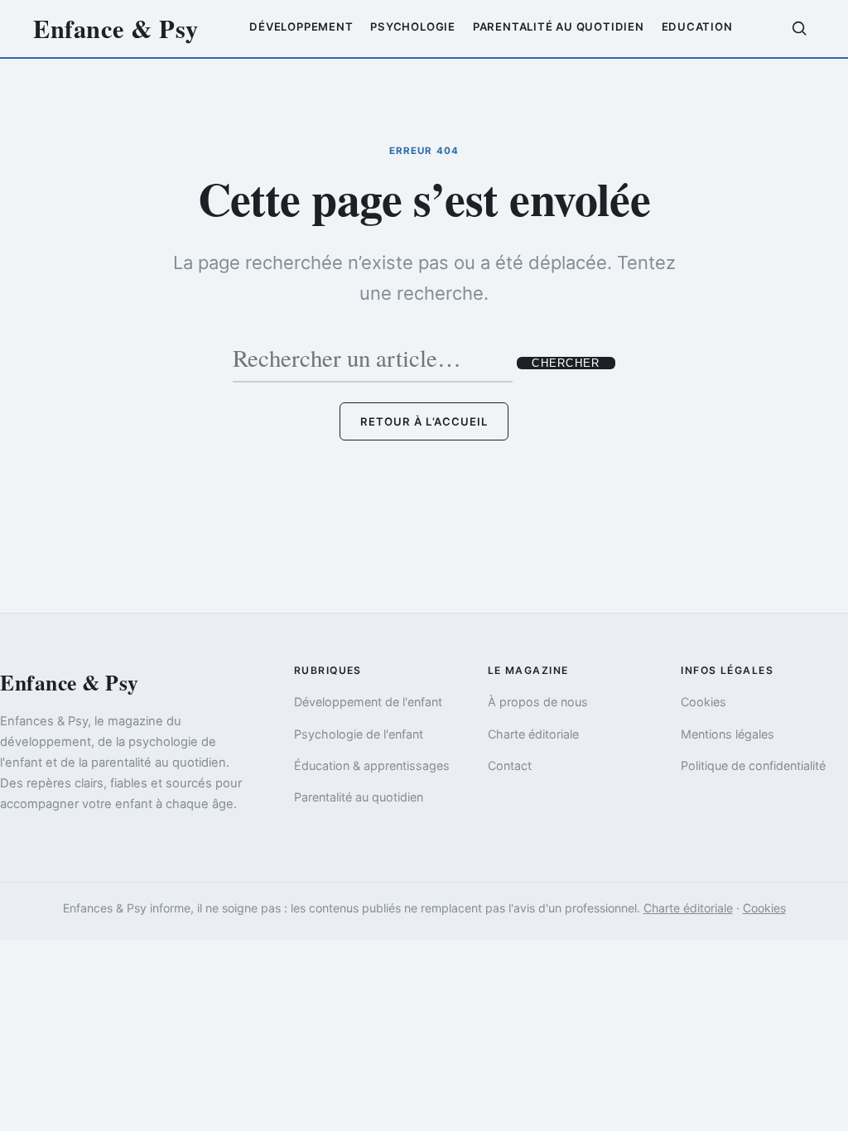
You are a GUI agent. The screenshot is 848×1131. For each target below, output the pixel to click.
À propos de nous (538, 702)
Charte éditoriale (533, 734)
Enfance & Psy (116, 28)
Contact (510, 765)
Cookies (703, 702)
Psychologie (412, 26)
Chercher (566, 363)
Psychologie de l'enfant (358, 734)
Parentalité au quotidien (558, 26)
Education (697, 26)
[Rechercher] (799, 28)
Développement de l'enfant (368, 702)
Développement (301, 26)
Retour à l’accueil (424, 421)
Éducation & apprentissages (372, 765)
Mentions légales (727, 734)
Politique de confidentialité (753, 765)
